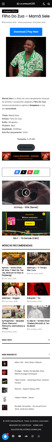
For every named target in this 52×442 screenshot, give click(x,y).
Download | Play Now (26, 31)
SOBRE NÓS (38, 425)
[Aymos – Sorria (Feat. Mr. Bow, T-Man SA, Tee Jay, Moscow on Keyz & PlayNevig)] (13, 258)
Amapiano (34, 105)
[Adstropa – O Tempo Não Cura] (38, 258)
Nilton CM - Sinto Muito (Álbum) (28, 362)
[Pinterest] (29, 172)
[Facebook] (16, 172)
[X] (22, 172)
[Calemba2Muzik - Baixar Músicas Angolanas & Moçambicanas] (26, 4)
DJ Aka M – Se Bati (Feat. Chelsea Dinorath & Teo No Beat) (38, 323)
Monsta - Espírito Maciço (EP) (27, 389)
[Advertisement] (26, 88)
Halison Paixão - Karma (24, 397)
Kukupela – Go (33, 298)
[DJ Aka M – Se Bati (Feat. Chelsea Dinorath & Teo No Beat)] (38, 311)
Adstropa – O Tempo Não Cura (37, 269)
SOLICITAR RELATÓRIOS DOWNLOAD (26, 429)
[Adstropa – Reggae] (13, 289)
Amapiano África (10, 11)
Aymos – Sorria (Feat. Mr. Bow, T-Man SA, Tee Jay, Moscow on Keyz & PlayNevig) (12, 271)
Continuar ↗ (30, 223)
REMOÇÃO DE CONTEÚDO (20, 425)
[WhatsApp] (35, 172)
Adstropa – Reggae (11, 298)
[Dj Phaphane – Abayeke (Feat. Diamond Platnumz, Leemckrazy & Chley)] (13, 311)
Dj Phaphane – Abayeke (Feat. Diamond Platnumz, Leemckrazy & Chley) (13, 325)
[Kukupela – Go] (38, 289)
